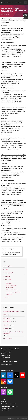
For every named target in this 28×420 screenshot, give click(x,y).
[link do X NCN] (16, 375)
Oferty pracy (9, 283)
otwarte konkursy (25, 15)
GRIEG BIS (6, 325)
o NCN (6, 269)
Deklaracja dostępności (6, 408)
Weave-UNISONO (7, 339)
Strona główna (8, 266)
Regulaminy (9, 294)
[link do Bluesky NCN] (10, 381)
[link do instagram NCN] (3, 381)
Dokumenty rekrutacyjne (12, 290)
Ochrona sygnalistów (11, 285)
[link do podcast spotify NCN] (10, 392)
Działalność (7, 276)
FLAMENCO (6, 328)
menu (26, 18)
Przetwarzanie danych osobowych (9, 406)
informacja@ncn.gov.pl (6, 364)
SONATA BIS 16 (7, 322)
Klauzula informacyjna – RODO (13, 292)
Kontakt (6, 298)
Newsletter (3, 401)
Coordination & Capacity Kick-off (11, 311)
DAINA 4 (5, 315)
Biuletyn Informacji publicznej (8, 404)
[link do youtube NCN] (22, 375)
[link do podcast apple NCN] (3, 392)
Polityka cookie (5, 411)
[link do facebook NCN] (10, 375)
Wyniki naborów (10, 287)
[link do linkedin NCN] (3, 375)
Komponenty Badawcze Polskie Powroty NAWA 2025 (13, 333)
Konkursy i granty (9, 273)
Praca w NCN (6, 14)
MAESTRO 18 (6, 318)
